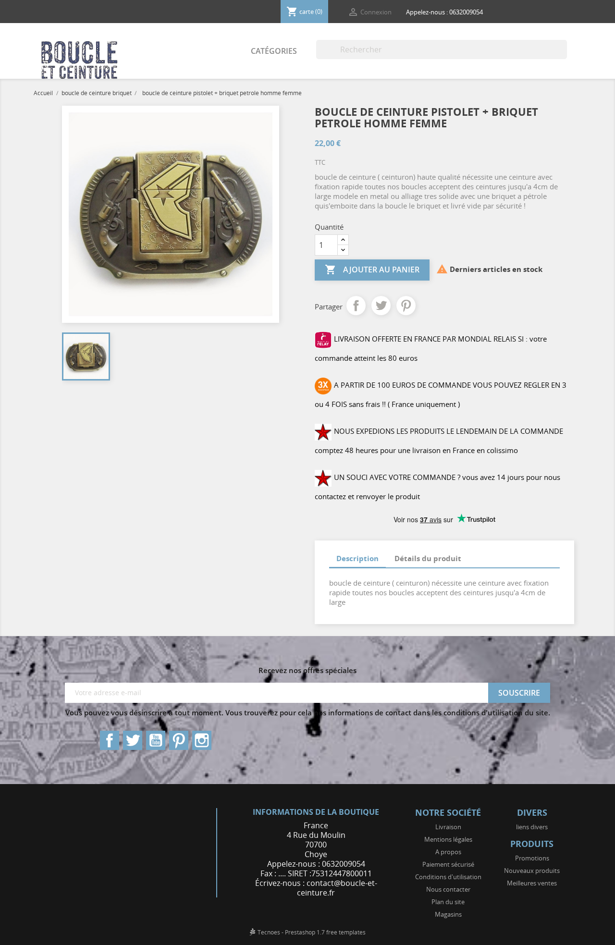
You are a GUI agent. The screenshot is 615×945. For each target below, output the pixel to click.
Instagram (201, 740)
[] (563, 56)
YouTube (155, 740)
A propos (448, 851)
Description (357, 558)
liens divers (532, 826)
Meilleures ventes (532, 883)
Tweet (381, 305)
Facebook (109, 740)
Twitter (132, 740)
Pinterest (406, 305)
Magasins (448, 914)
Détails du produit (427, 558)
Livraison (448, 826)
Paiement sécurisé (448, 864)
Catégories (274, 51)
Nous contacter (448, 889)
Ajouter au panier (372, 269)
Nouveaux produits (532, 870)
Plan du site (448, 901)
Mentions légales (448, 839)
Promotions (532, 858)
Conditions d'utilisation (448, 876)
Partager (356, 305)
